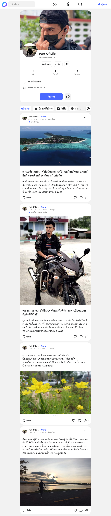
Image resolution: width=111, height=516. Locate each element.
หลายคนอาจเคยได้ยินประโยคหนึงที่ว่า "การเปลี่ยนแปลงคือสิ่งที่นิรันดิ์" (54, 312)
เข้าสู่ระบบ (103, 4)
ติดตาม (51, 96)
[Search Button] (11, 4)
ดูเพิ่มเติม (61, 453)
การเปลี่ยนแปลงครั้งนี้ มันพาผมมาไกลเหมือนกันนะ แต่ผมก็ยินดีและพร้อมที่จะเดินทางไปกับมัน (55, 173)
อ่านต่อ (58, 192)
